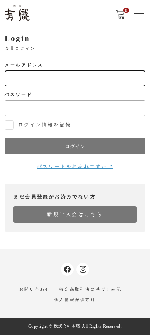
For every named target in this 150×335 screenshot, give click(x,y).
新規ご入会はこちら (75, 214)
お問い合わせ (34, 289)
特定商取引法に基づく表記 (90, 289)
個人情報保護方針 (75, 299)
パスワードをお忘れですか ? (75, 166)
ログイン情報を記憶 (43, 124)
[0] (120, 16)
